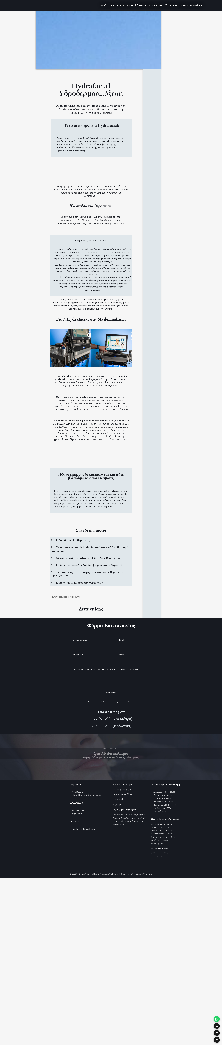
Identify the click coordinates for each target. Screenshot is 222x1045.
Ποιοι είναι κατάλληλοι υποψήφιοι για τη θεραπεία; (90, 565)
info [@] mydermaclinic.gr (83, 829)
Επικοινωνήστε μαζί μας (149, 5)
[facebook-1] (153, 854)
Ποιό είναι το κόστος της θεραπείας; (79, 582)
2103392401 (76, 821)
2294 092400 (99, 719)
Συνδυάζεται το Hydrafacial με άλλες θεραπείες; (88, 558)
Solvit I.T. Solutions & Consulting (138, 874)
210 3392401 (101, 726)
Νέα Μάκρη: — (79, 792)
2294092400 (76, 803)
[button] (91, 540)
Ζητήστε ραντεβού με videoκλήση (184, 5)
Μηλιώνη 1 (77, 814)
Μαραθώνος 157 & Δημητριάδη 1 (87, 795)
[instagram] (159, 854)
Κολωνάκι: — (78, 810)
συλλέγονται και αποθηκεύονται (125, 702)
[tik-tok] (165, 854)
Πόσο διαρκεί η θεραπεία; (73, 540)
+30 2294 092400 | (125, 5)
